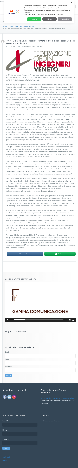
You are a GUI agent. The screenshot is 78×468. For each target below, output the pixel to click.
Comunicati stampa (27, 26)
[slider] (38, 319)
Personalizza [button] (65, 19)
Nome (7, 359)
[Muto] (70, 320)
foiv (41, 46)
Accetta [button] (34, 19)
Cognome (8, 366)
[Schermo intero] (73, 320)
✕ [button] (71, 3)
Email (7, 352)
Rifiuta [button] (49, 19)
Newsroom (14, 26)
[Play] (8, 320)
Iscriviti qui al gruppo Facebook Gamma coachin (57, 398)
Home (5, 26)
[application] (40, 302)
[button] (40, 302)
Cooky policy (6, 457)
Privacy (4, 461)
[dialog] (39, 11)
